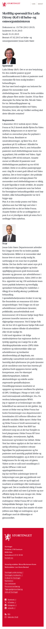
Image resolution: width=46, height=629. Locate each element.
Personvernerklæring (12, 586)
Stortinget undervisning (13, 572)
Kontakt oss (9, 558)
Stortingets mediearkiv (13, 575)
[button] (34, 3)
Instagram (11, 605)
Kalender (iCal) (13, 617)
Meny (40, 4)
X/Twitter (11, 602)
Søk (33, 4)
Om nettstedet (10, 583)
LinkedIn (11, 608)
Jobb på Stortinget (11, 592)
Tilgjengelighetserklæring (14, 589)
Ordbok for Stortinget (12, 578)
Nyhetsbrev (9, 581)
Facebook (11, 599)
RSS (9, 614)
